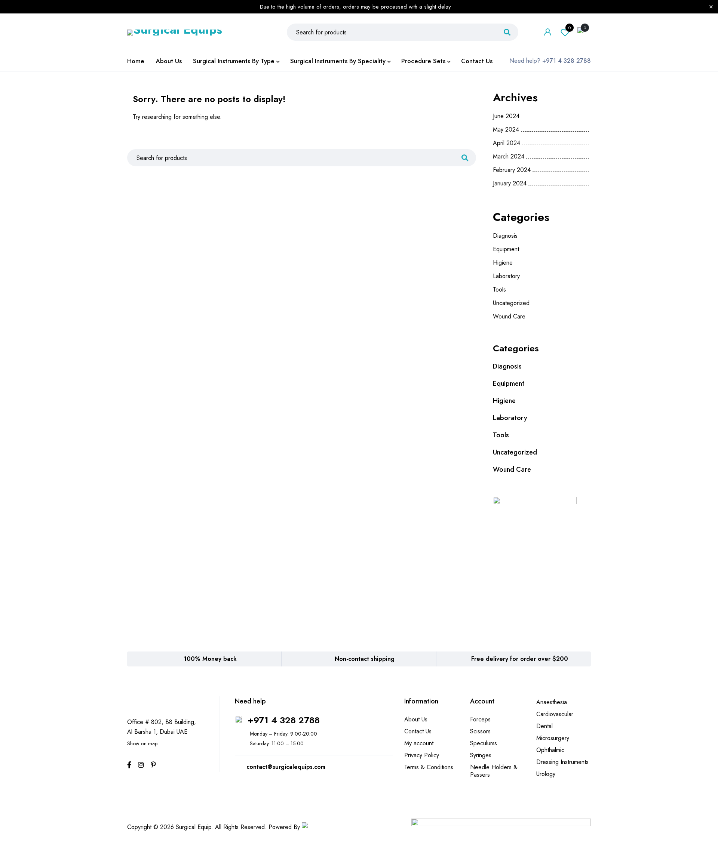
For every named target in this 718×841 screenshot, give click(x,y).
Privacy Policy (421, 755)
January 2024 (510, 183)
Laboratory (506, 276)
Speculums (483, 743)
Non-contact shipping (365, 658)
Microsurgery (552, 738)
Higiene (503, 262)
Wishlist (569, 28)
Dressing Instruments (562, 762)
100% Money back (210, 658)
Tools (499, 289)
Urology (545, 774)
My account (418, 743)
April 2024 (506, 143)
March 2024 (508, 156)
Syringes (480, 755)
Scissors (480, 731)
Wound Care (509, 316)
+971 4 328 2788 (284, 720)
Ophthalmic (550, 750)
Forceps (480, 719)
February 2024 (512, 170)
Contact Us (418, 731)
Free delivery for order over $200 (519, 658)
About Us (415, 719)
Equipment (506, 249)
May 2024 (506, 129)
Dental (544, 726)
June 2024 (506, 116)
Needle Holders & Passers (494, 771)
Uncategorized (511, 303)
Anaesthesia (551, 702)
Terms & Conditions (428, 767)
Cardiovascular (554, 714)
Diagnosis (505, 235)
